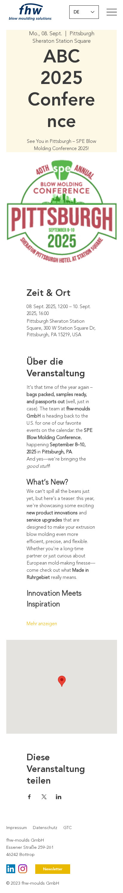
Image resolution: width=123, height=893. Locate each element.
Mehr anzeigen (42, 623)
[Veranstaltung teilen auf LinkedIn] (58, 796)
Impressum (16, 828)
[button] (52, 869)
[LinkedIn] (10, 868)
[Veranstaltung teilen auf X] (44, 796)
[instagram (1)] (22, 868)
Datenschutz (45, 828)
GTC (67, 828)
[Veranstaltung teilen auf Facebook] (29, 796)
